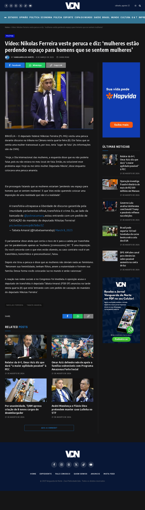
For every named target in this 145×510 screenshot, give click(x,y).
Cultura (125, 17)
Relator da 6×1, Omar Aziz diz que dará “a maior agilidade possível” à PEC (25, 366)
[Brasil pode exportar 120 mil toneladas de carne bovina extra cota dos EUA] (110, 231)
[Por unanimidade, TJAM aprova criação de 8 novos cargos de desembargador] (26, 390)
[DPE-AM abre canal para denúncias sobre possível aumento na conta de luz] (110, 256)
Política (34, 17)
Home (7, 27)
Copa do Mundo (83, 17)
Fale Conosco (62, 474)
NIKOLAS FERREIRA (14, 305)
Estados (13, 17)
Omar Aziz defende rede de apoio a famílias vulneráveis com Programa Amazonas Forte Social (72, 366)
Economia (46, 17)
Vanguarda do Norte (24, 57)
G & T (134, 17)
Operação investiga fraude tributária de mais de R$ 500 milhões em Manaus (130, 186)
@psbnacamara (34, 215)
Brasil (106, 17)
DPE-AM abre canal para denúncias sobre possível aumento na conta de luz (129, 259)
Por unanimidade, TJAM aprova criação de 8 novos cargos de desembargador (23, 409)
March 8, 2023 (63, 230)
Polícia (58, 17)
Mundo (115, 17)
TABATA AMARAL (34, 305)
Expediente (46, 474)
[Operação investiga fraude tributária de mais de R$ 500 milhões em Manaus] (110, 184)
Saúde (97, 17)
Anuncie (95, 474)
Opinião (23, 17)
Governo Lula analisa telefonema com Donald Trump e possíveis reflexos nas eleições (129, 209)
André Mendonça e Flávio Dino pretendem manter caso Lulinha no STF (72, 409)
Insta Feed (109, 474)
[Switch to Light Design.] (135, 6)
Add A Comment (49, 428)
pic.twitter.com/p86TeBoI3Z (26, 225)
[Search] (139, 6)
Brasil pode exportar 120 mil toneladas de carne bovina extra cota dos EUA (129, 234)
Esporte (68, 17)
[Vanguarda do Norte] (72, 5)
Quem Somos (80, 474)
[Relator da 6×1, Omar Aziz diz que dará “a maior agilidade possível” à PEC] (26, 346)
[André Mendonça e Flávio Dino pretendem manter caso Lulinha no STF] (72, 390)
